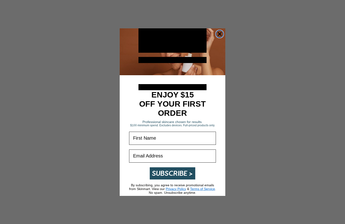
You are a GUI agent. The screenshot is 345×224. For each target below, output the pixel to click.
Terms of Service (202, 189)
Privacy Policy (176, 189)
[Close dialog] (219, 34)
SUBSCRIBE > (172, 173)
